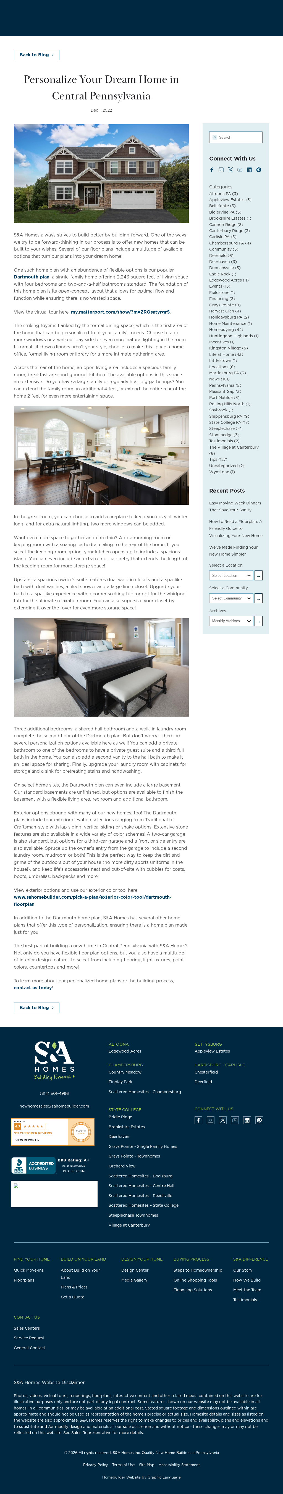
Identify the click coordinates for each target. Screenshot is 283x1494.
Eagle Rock (222, 274)
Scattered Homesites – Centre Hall (141, 1185)
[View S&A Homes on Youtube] (239, 169)
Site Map (146, 1464)
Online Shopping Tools (195, 1280)
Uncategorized (226, 466)
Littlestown (223, 360)
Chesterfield (206, 1072)
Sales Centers (27, 1328)
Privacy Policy (95, 1464)
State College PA (229, 422)
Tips (218, 459)
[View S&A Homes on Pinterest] (258, 169)
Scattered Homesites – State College (144, 1205)
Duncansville (225, 267)
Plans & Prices (74, 1287)
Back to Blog (34, 55)
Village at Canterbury (129, 1225)
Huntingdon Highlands (234, 336)
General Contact (29, 1348)
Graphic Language (164, 1477)
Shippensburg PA (229, 416)
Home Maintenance (230, 323)
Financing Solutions (193, 1290)
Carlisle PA (223, 237)
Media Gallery (134, 1280)
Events (219, 286)
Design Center (135, 1270)
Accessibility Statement (179, 1464)
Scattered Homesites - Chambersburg (145, 1092)
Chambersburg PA (230, 243)
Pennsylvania (225, 385)
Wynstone (222, 472)
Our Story (242, 1270)
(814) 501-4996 (54, 1093)
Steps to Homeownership (198, 1270)
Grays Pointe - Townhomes (134, 1156)
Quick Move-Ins (29, 1270)
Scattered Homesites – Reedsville (140, 1195)
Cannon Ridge (226, 224)
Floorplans (24, 1280)
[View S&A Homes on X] (230, 169)
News (219, 379)
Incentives (222, 342)
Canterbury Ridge (229, 230)
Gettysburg (208, 1044)
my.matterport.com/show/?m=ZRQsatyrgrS (120, 312)
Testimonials (224, 441)
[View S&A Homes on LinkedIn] (249, 169)
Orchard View (122, 1166)
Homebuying (226, 329)
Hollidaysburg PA (229, 317)
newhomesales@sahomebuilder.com (54, 1106)
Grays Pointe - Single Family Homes (143, 1146)
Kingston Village (228, 348)
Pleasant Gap (225, 391)
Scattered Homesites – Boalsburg (140, 1176)
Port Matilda (224, 397)
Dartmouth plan (31, 277)
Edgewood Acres (229, 280)
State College (125, 1109)
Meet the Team (247, 1290)
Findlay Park (120, 1082)
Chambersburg (126, 1065)
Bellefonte (222, 206)
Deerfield (221, 255)
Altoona (119, 1044)
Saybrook (221, 410)
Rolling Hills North (229, 404)
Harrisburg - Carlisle (220, 1065)
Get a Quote (72, 1297)
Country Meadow (125, 1072)
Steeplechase (225, 428)
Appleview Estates (230, 199)
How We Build (247, 1280)
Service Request (29, 1338)
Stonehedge (224, 435)
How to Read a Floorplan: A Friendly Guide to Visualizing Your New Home (236, 528)
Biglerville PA (225, 212)
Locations (222, 367)
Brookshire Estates (230, 218)
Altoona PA (223, 193)
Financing (222, 298)
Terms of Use (123, 1464)
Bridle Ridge (120, 1117)
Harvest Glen (225, 311)
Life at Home (226, 354)
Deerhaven (223, 261)
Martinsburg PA (227, 373)
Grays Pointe (225, 305)
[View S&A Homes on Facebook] (211, 169)
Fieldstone (222, 292)
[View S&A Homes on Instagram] (221, 169)
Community (224, 249)
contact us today (33, 988)
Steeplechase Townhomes (133, 1215)
